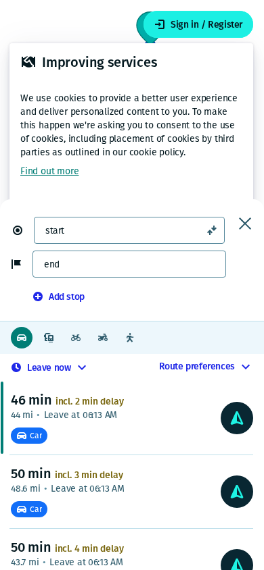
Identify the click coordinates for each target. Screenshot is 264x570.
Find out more (49, 171)
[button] (23, 230)
